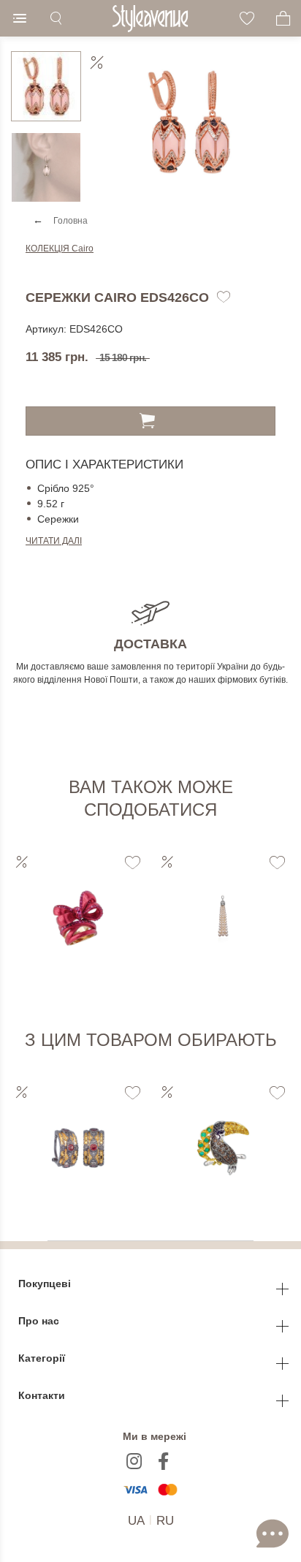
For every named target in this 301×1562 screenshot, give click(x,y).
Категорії (43, 1358)
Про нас (40, 1321)
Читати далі (54, 541)
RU (165, 1521)
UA (136, 1521)
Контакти (43, 1395)
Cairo (60, 248)
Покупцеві (46, 1283)
